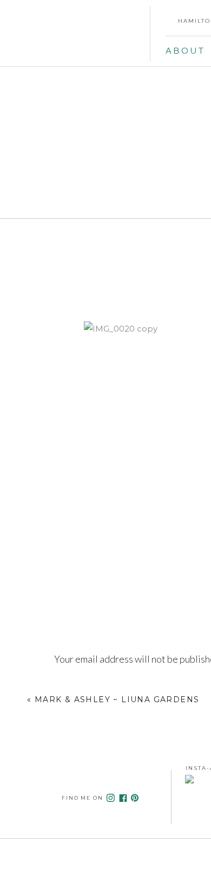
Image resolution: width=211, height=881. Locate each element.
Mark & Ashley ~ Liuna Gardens (117, 699)
